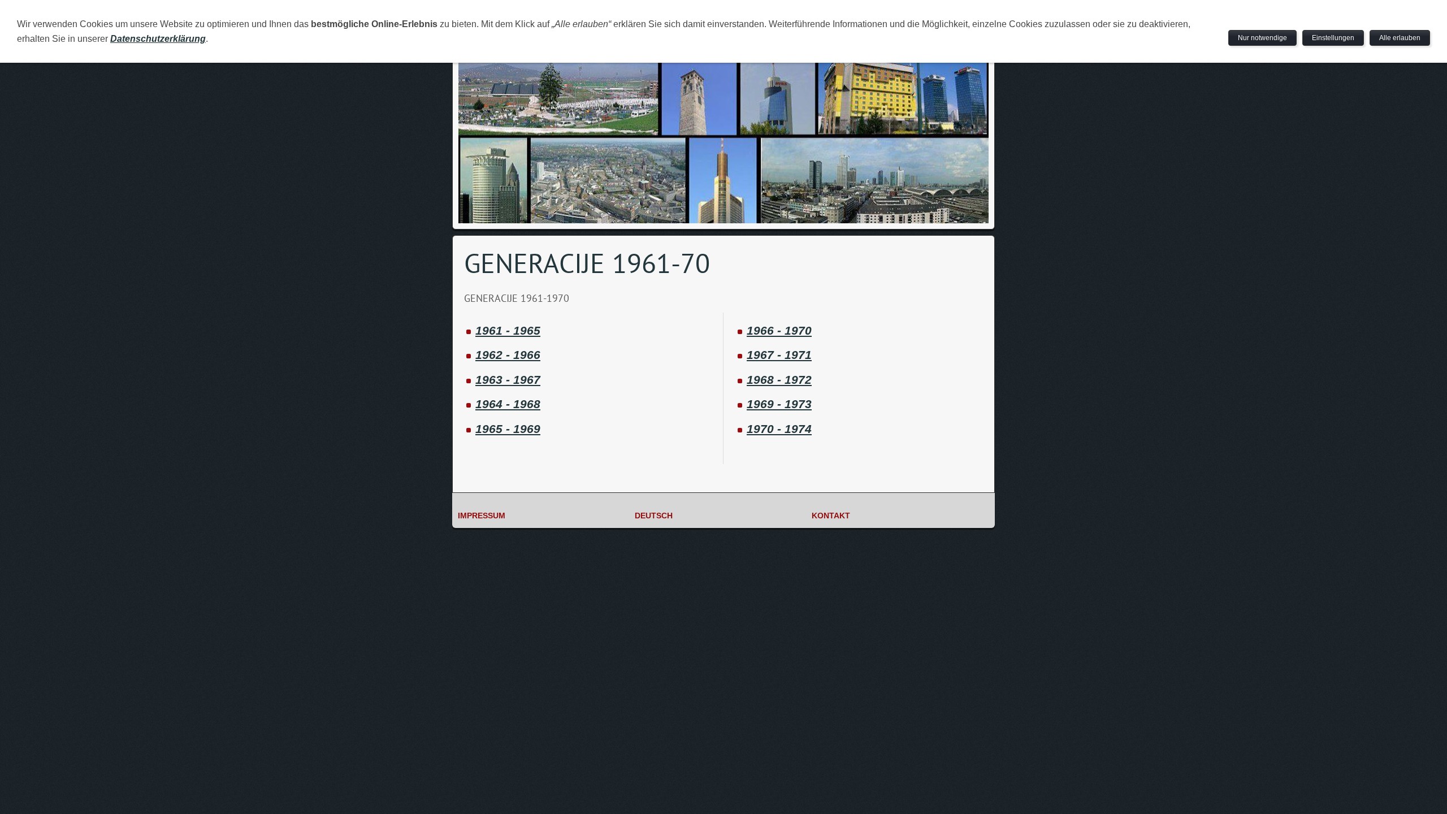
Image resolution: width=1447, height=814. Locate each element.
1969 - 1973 (779, 403)
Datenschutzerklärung (158, 39)
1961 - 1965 (507, 330)
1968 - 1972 (779, 379)
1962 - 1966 (507, 354)
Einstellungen (1333, 38)
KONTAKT (831, 515)
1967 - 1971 (779, 354)
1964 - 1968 (507, 403)
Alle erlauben (1399, 38)
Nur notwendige (1262, 38)
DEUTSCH (654, 515)
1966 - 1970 (779, 330)
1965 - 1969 (507, 428)
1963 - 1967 (507, 379)
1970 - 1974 (779, 428)
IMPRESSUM (481, 515)
